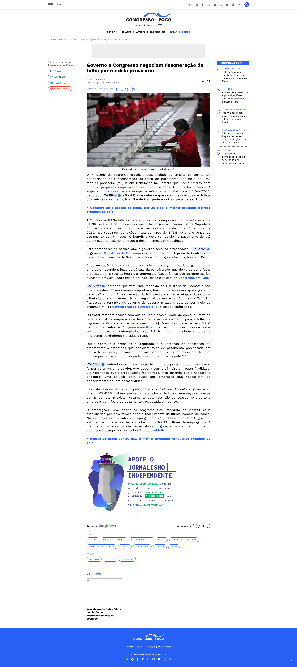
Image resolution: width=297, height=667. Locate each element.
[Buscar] (246, 4)
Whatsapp (59, 77)
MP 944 (174, 547)
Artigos (140, 32)
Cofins (161, 540)
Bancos (93, 540)
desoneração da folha (184, 540)
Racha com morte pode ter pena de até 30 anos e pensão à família (234, 117)
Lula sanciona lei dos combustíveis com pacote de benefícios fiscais (234, 77)
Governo (110, 559)
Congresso (127, 559)
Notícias (112, 32)
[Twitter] (208, 4)
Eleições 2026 (157, 32)
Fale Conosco (164, 647)
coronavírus (142, 547)
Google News (61, 89)
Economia (94, 559)
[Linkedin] (215, 4)
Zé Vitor (110, 195)
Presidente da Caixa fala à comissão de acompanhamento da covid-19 (104, 614)
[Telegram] (197, 4)
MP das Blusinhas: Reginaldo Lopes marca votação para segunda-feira (234, 138)
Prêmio (186, 32)
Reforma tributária (141, 540)
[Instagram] (221, 4)
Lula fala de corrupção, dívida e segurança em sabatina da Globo (233, 158)
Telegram (59, 83)
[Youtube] (227, 4)
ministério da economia (101, 547)
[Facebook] (202, 4)
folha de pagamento (114, 540)
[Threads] (239, 4)
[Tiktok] (233, 4)
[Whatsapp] (190, 4)
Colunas (126, 32)
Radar (173, 32)
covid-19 (157, 430)
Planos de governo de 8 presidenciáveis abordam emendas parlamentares (235, 97)
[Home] (148, 16)
